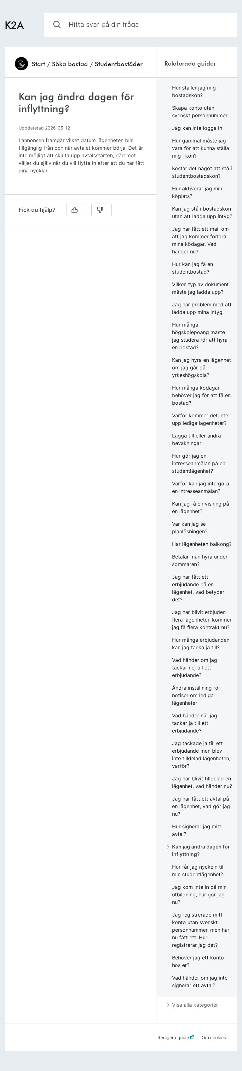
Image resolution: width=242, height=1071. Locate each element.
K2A (14, 24)
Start (38, 63)
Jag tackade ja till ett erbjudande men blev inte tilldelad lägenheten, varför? (201, 754)
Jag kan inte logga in (197, 128)
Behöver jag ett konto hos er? (198, 961)
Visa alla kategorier (195, 1005)
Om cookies (214, 1037)
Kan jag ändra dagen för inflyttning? (201, 850)
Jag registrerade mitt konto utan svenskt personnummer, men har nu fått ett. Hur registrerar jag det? (200, 930)
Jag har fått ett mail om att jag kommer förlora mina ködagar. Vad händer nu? (200, 240)
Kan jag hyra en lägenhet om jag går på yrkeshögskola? (201, 367)
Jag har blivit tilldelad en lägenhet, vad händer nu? (202, 782)
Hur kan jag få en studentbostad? (192, 268)
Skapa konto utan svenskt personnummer (200, 112)
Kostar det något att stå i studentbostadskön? (202, 172)
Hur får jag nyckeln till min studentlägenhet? (198, 870)
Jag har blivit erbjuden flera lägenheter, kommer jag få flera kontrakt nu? (202, 619)
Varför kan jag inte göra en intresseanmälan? (200, 487)
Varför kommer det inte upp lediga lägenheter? (200, 419)
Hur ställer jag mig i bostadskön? (195, 91)
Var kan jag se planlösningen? (189, 528)
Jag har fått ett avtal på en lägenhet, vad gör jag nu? (201, 806)
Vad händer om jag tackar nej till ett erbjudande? (194, 667)
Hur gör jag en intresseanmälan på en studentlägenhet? (198, 463)
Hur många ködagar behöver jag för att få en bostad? (201, 395)
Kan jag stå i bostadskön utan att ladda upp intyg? (202, 212)
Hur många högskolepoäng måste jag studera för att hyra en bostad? (200, 335)
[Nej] (101, 210)
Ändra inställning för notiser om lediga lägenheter (196, 695)
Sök (222, 24)
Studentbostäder (118, 63)
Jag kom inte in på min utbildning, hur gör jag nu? (199, 894)
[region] (81, 139)
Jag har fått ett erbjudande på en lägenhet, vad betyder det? (198, 588)
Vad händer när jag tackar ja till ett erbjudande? (194, 723)
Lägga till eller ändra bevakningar (196, 439)
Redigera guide (173, 1037)
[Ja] (76, 210)
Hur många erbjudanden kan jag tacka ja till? (200, 644)
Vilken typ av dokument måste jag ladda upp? (200, 288)
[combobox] (140, 25)
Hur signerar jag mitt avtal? (196, 830)
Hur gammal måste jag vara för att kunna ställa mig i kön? (200, 148)
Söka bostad (70, 63)
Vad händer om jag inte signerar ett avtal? (200, 981)
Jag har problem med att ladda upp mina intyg (202, 308)
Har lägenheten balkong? (202, 544)
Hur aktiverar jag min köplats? (197, 192)
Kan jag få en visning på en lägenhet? (200, 507)
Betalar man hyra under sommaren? (200, 560)
